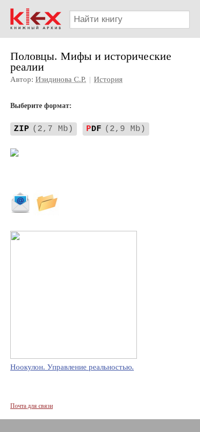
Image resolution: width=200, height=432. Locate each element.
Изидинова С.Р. (60, 79)
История (108, 79)
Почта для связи (31, 405)
